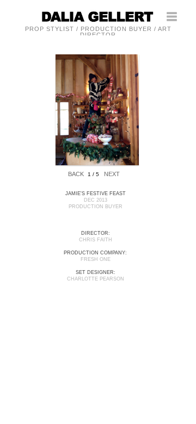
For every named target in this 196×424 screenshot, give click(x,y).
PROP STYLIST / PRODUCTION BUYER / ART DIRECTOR (98, 32)
